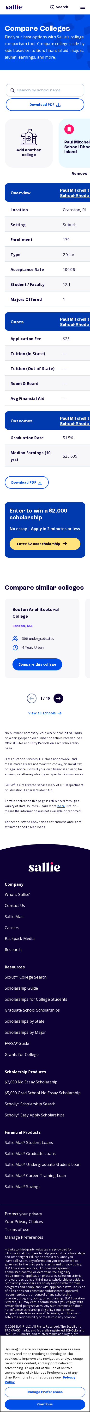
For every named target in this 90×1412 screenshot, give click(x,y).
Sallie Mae (14, 916)
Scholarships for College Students (36, 999)
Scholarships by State (24, 1021)
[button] (24, 1238)
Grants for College (22, 1054)
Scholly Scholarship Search (30, 1104)
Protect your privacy (23, 1213)
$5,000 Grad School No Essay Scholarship (43, 1092)
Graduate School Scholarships (32, 1010)
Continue (45, 1404)
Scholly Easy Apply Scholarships (35, 1115)
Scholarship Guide (21, 988)
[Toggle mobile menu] (82, 7)
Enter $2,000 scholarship (38, 543)
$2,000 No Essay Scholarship (31, 1082)
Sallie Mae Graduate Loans (30, 1153)
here (61, 806)
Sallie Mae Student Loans (29, 1142)
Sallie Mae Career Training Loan (35, 1175)
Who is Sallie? (17, 894)
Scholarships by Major (25, 1032)
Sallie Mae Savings (23, 1186)
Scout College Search (26, 977)
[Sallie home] (14, 7)
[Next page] (58, 698)
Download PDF (42, 104)
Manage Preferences (45, 1392)
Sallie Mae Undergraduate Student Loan (43, 1164)
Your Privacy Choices (24, 1221)
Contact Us (15, 905)
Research (13, 949)
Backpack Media (20, 938)
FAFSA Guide (17, 1043)
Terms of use (17, 1229)
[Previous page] (31, 698)
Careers (12, 927)
